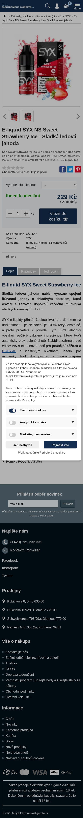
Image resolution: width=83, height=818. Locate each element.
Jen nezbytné (22, 444)
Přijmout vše (60, 444)
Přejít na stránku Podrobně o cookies (41, 452)
